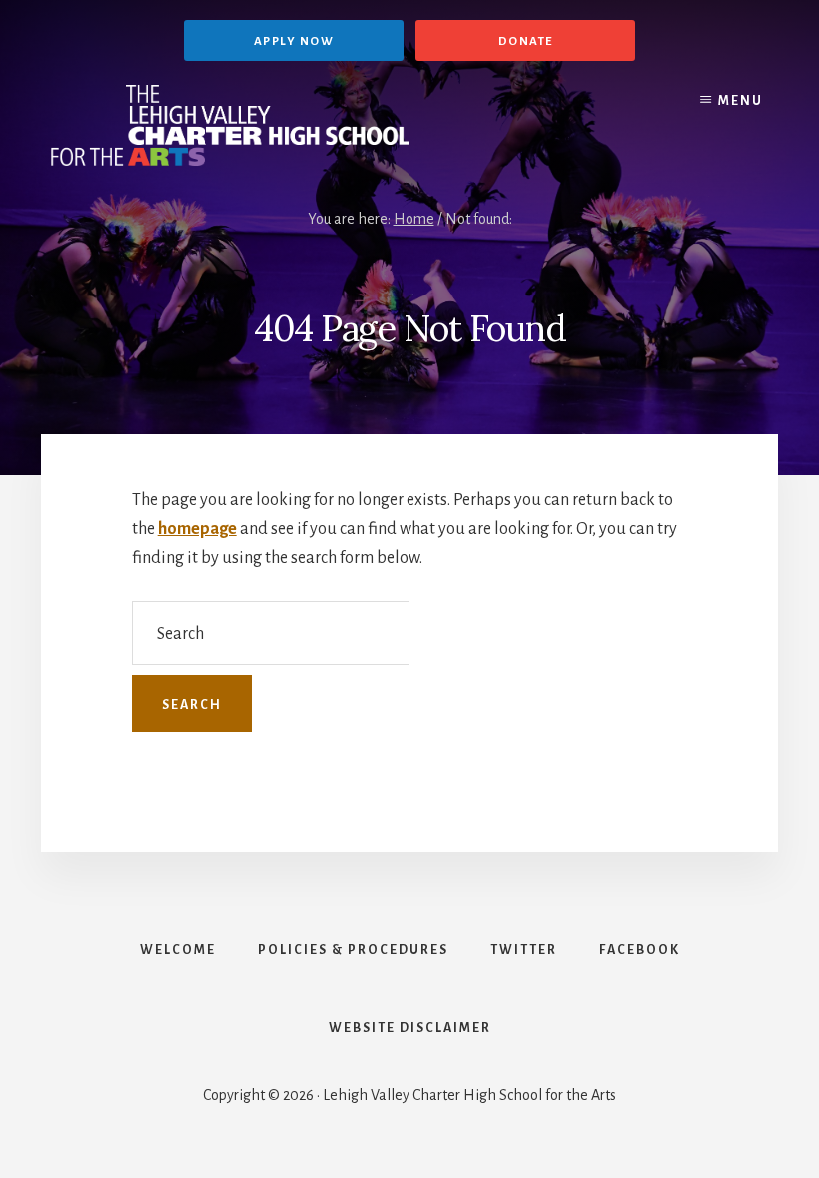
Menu (740, 101)
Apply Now (294, 41)
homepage (197, 529)
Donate (525, 41)
